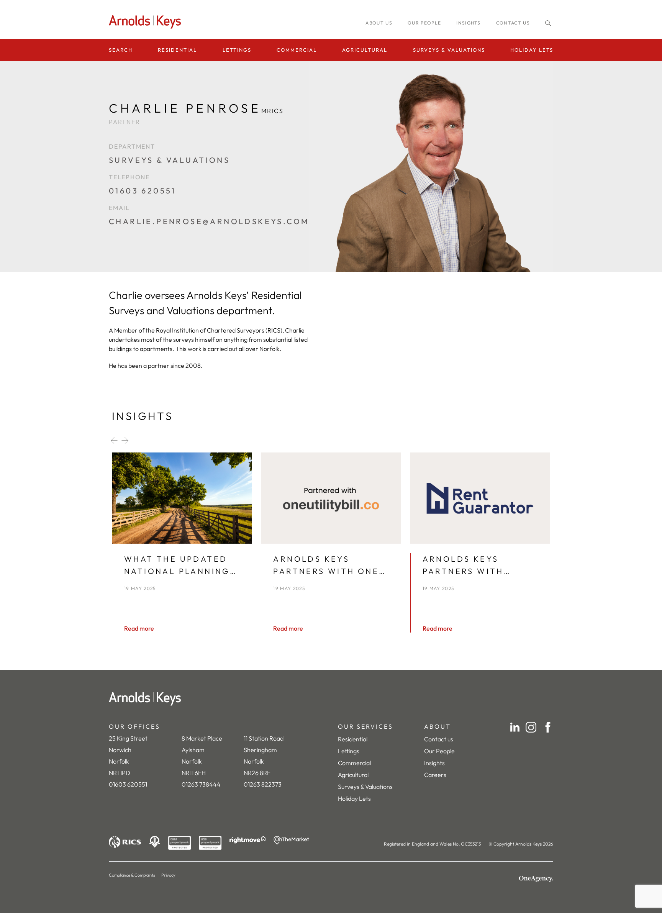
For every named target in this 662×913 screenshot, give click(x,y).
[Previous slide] (114, 440)
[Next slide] (125, 440)
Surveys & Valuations (449, 50)
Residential (177, 50)
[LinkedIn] (514, 727)
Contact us (513, 23)
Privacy (168, 875)
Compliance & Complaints (132, 875)
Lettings (237, 50)
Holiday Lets (531, 50)
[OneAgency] (536, 878)
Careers (435, 775)
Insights (434, 763)
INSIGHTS (468, 23)
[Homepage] (147, 22)
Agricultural (364, 50)
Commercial (297, 50)
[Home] (331, 698)
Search (121, 50)
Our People (439, 751)
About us (378, 23)
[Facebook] (547, 727)
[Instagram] (531, 727)
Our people (424, 23)
